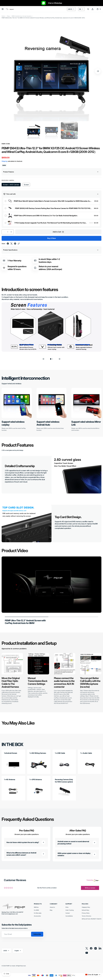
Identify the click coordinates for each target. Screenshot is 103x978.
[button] (2, 9)
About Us (52, 907)
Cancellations (69, 916)
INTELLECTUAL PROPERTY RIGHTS (91, 919)
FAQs (66, 907)
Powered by (90, 880)
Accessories (37, 916)
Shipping (4, 161)
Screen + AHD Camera (11, 185)
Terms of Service (86, 916)
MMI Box (36, 907)
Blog (51, 910)
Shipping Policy (86, 907)
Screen (27, 185)
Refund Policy (85, 910)
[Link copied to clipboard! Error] (19, 243)
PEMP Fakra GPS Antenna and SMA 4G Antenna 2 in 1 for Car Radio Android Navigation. (46, 216)
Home (3, 16)
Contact (67, 913)
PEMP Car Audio (10, 966)
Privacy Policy (86, 913)
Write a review (90, 888)
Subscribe (37, 934)
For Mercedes (37, 913)
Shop (8, 16)
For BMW (36, 910)
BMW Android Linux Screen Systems (22, 16)
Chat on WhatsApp (54, 3)
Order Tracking (69, 910)
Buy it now (51, 238)
